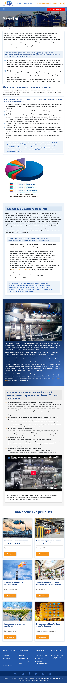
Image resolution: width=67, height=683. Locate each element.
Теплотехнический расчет (24, 662)
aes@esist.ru (40, 658)
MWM (18, 270)
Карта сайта (44, 680)
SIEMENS (13, 270)
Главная (5, 29)
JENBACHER (28, 270)
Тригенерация (6, 662)
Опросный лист (59, 3)
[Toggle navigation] (3, 9)
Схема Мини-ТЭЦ (23, 658)
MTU (22, 270)
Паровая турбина (7, 665)
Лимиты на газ (23, 667)
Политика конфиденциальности (51, 678)
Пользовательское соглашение (29, 680)
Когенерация (6, 658)
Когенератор (6, 655)
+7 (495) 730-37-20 (25, 3)
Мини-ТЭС (21, 655)
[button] (7, 319)
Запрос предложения (44, 3)
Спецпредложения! (56, 9)
